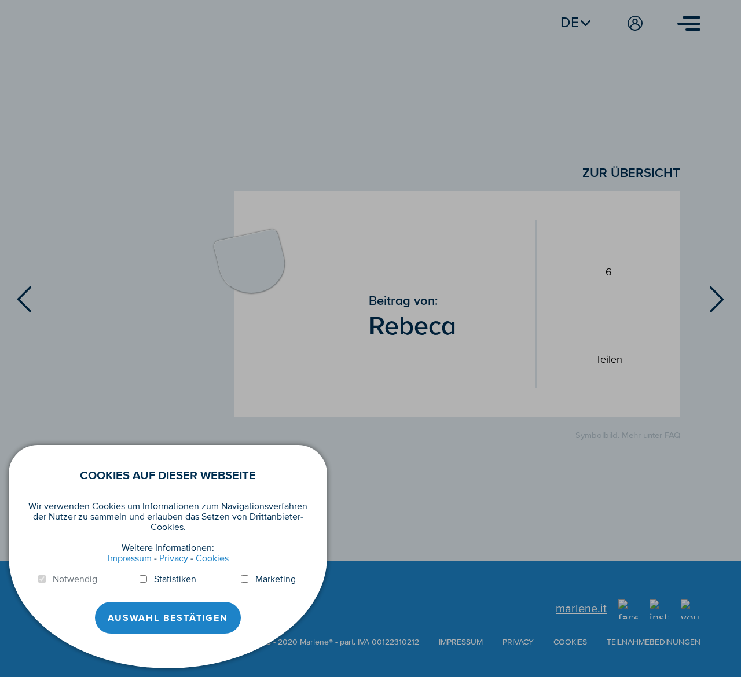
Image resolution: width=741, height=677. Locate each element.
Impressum (130, 558)
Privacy (173, 558)
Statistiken (175, 579)
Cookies (212, 558)
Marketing (275, 579)
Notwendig (75, 579)
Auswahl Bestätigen (168, 618)
